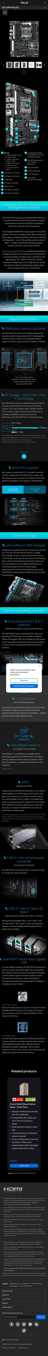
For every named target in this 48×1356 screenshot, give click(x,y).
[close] (39, 666)
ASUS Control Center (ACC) (12, 251)
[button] (3, 3)
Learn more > (7, 769)
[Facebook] (11, 1324)
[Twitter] (18, 1324)
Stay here (24, 680)
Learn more (24, 1166)
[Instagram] (24, 1324)
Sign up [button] (41, 1317)
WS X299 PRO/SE (10, 7)
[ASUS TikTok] (24, 1330)
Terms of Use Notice (9, 1348)
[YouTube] (30, 1324)
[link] (24, 3)
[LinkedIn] (36, 1324)
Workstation (14, 1286)
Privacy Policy (22, 1348)
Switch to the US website (24, 686)
